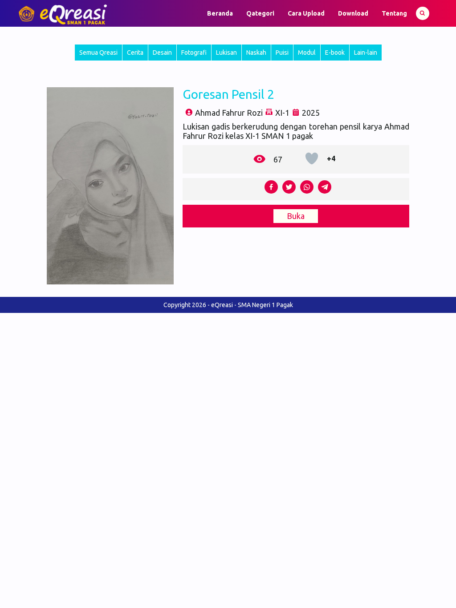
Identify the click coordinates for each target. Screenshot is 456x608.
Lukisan (226, 52)
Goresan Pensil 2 (228, 94)
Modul (307, 52)
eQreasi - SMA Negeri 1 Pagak (252, 304)
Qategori (260, 13)
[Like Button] (311, 158)
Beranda (220, 13)
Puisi (282, 52)
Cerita (135, 52)
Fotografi (194, 52)
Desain (162, 52)
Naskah (256, 52)
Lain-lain (365, 52)
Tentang (394, 13)
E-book (335, 52)
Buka (296, 215)
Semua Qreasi (98, 52)
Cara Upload (306, 13)
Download (353, 13)
